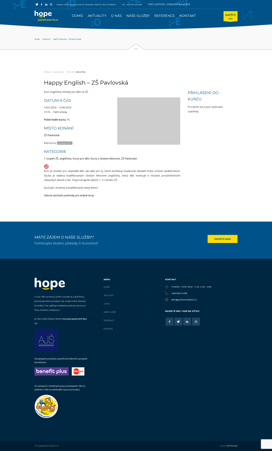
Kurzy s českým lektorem (105, 158)
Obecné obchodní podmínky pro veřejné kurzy (69, 195)
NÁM (230, 16)
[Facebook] (41, 4)
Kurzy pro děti (81, 158)
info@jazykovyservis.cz (184, 299)
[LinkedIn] (46, 4)
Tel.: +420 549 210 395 (132, 4)
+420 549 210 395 (179, 293)
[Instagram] (51, 4)
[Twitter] (36, 4)
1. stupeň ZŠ (51, 158)
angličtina (65, 158)
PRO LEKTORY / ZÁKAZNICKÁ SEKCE (169, 4)
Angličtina (80, 72)
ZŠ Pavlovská (51, 135)
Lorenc (229, 445)
